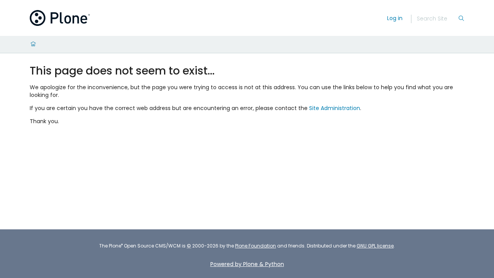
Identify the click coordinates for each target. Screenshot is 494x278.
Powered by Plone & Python (247, 264)
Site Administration (334, 108)
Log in (395, 18)
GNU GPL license (375, 245)
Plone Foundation (255, 245)
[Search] (461, 19)
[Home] (33, 44)
